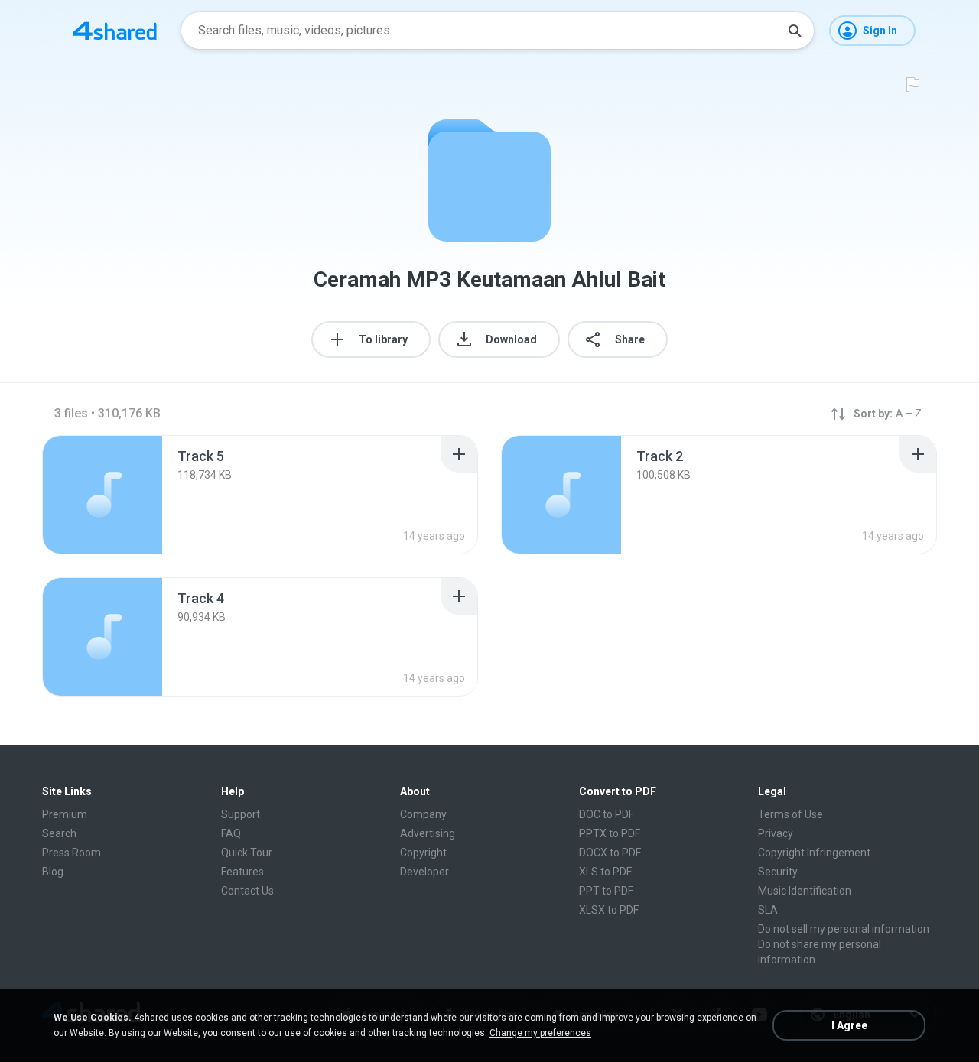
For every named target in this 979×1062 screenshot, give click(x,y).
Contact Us (247, 891)
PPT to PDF (606, 891)
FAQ (231, 833)
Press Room (71, 852)
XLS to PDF (605, 872)
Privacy (775, 833)
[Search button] (794, 30)
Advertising (427, 833)
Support (240, 814)
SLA (768, 910)
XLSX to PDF (609, 910)
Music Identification (804, 891)
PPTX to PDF (609, 833)
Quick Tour (246, 852)
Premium (64, 814)
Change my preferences (540, 1033)
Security (778, 872)
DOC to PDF (606, 814)
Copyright (423, 852)
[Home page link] (115, 30)
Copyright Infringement (814, 852)
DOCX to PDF (610, 852)
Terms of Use (790, 814)
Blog (52, 872)
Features (242, 872)
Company (423, 814)
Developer (424, 872)
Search (59, 833)
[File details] (102, 495)
